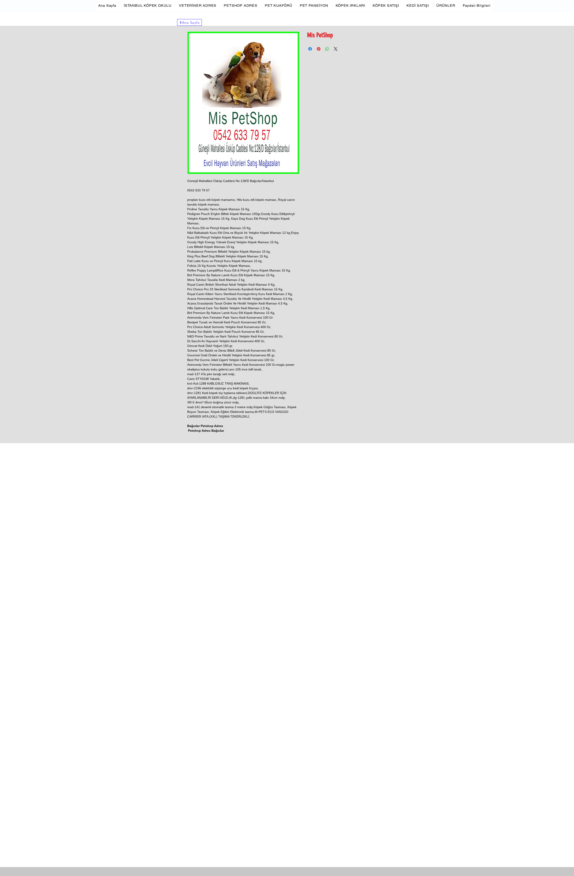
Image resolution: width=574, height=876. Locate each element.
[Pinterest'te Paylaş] (318, 49)
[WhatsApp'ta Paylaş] (327, 49)
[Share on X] (335, 49)
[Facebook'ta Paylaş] (310, 49)
